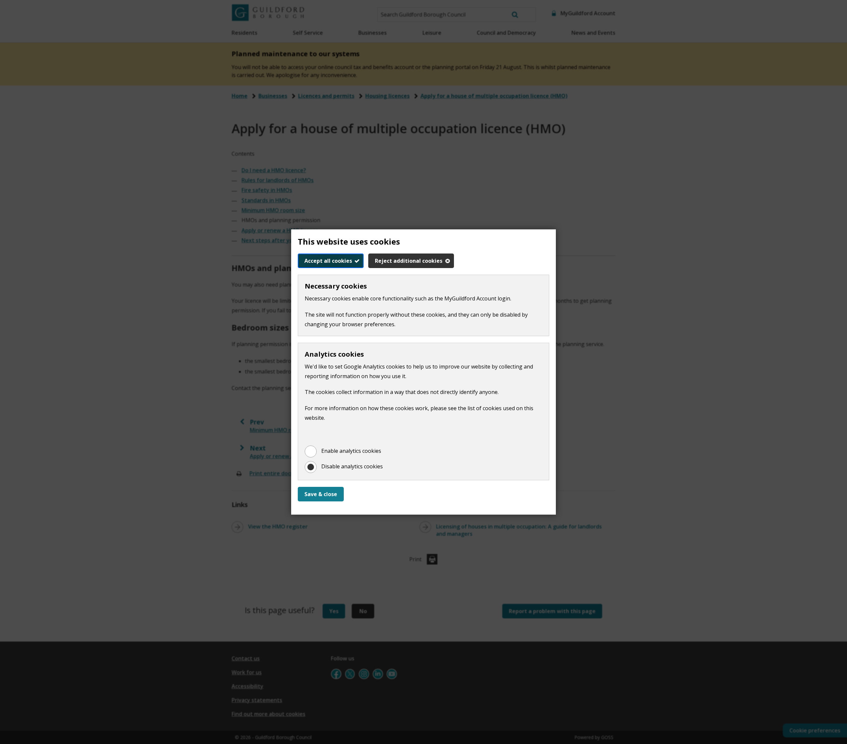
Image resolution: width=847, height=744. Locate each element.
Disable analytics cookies (352, 466)
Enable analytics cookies (351, 450)
